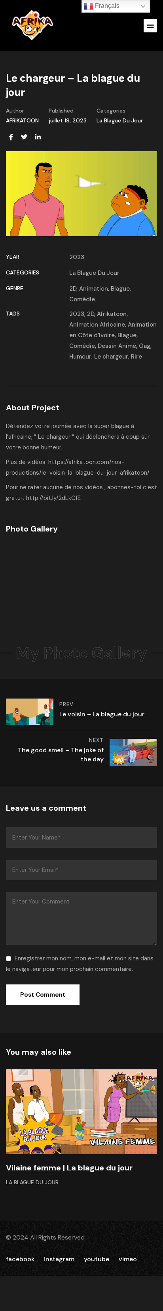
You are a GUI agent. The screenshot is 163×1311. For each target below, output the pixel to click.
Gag (144, 346)
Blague (120, 289)
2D (72, 289)
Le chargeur (111, 357)
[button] (150, 25)
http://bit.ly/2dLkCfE (53, 498)
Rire (136, 357)
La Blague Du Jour (120, 120)
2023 (76, 257)
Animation (93, 289)
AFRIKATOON (22, 120)
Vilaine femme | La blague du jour (69, 1168)
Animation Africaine (97, 325)
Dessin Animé (117, 346)
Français (106, 5)
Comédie (82, 299)
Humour (80, 357)
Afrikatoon (112, 314)
